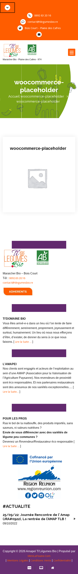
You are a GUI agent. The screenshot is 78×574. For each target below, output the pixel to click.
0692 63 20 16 (42, 15)
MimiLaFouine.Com (39, 556)
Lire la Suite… (11, 391)
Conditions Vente (40, 560)
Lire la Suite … (23, 341)
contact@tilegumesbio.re (43, 21)
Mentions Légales (17, 560)
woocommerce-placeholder (42, 96)
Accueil (14, 96)
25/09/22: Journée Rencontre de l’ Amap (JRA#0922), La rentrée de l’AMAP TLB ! (36, 517)
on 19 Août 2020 (23, 132)
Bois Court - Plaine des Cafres (43, 28)
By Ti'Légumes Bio (47, 132)
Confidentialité (62, 560)
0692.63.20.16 (17, 278)
